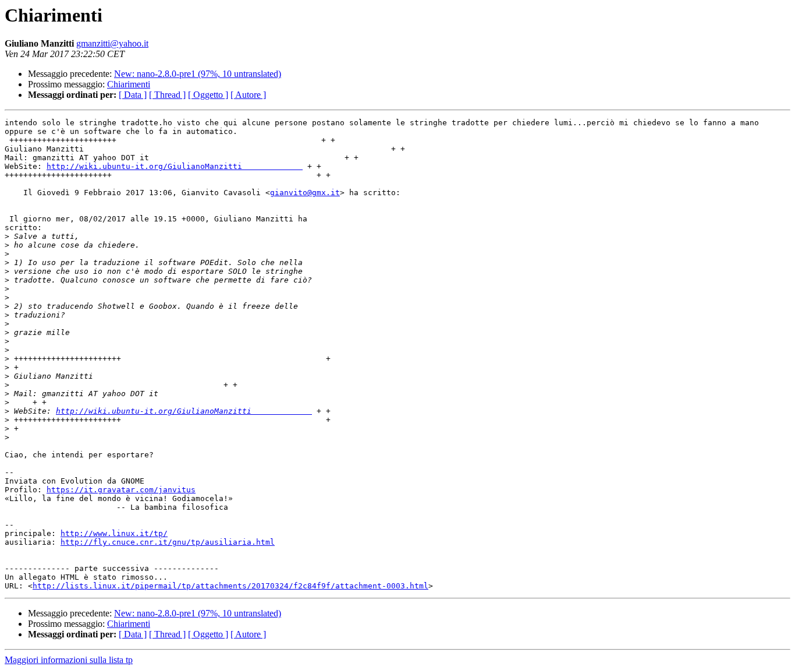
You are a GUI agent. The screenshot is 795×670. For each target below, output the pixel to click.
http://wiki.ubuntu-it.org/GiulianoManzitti (175, 166)
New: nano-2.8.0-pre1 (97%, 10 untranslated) (197, 74)
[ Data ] (133, 95)
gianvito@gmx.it (305, 192)
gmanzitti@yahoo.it (112, 43)
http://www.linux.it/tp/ (114, 533)
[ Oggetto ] (208, 95)
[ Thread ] (167, 95)
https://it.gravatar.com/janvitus (121, 489)
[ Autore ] (248, 95)
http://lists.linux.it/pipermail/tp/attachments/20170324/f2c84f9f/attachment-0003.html (230, 585)
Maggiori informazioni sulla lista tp (69, 660)
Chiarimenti (128, 84)
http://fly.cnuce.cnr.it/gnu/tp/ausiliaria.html (168, 542)
